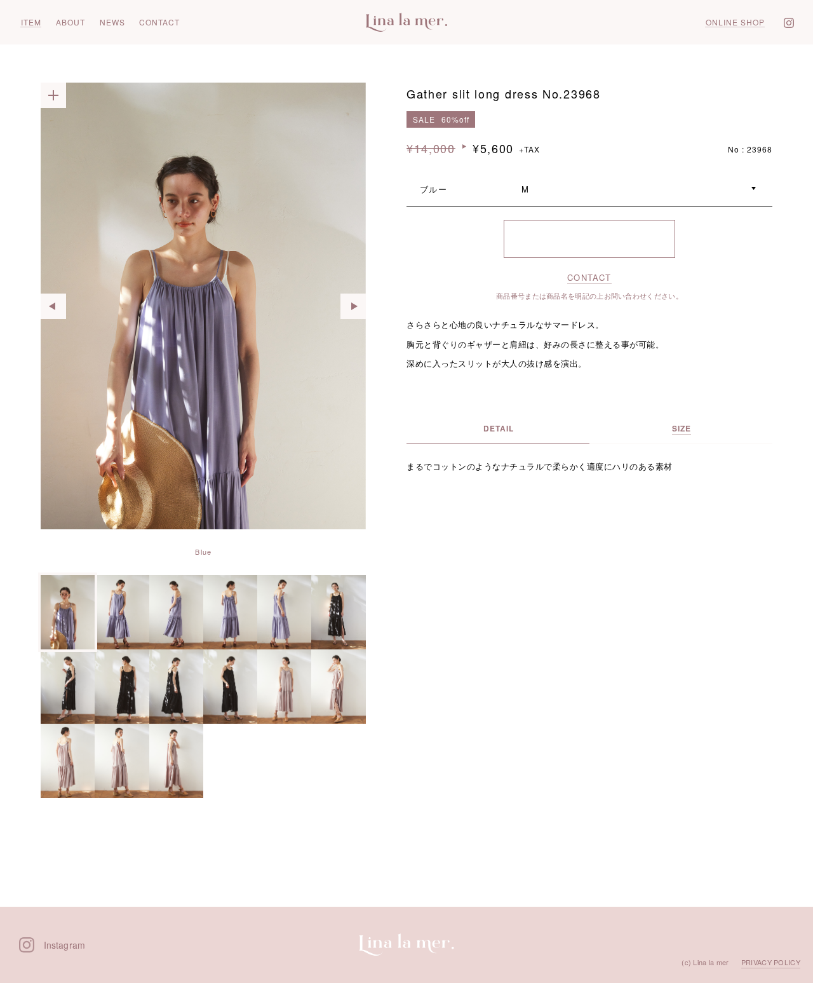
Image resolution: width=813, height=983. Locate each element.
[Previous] (53, 306)
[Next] (353, 306)
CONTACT (589, 277)
